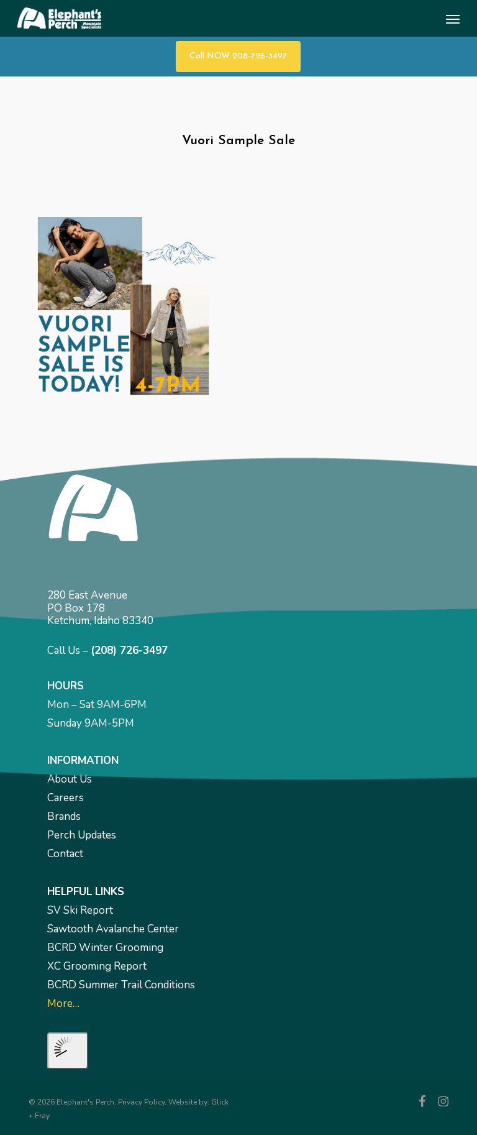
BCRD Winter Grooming (105, 947)
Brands (64, 816)
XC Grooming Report (97, 966)
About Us (69, 779)
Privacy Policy (141, 1102)
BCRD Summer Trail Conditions (121, 985)
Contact (65, 854)
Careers (65, 798)
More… (63, 1003)
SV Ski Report (80, 910)
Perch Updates (81, 835)
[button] (453, 18)
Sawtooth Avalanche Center (113, 929)
